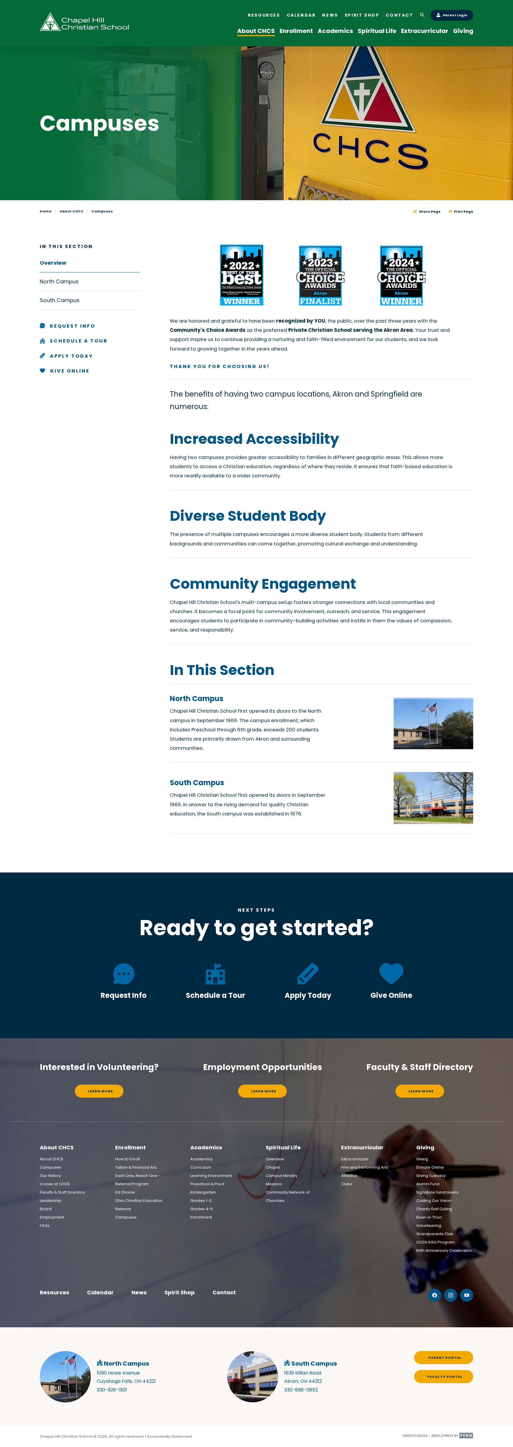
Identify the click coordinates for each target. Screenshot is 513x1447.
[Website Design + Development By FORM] (438, 1436)
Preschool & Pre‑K (207, 1184)
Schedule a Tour (215, 995)
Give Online (391, 995)
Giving (463, 31)
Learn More (100, 1091)
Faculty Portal (445, 1376)
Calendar (301, 15)
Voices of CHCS (55, 1184)
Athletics (349, 1175)
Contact (399, 15)
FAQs (45, 1225)
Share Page (429, 211)
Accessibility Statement (169, 1436)
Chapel (273, 1167)
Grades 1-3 (200, 1200)
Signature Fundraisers (437, 1192)
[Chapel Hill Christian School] (84, 23)
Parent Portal (444, 1357)
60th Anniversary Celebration (444, 1250)
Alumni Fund (427, 1184)
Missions (274, 1184)
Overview (275, 1159)
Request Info (124, 995)
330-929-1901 (112, 1389)
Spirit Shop (362, 15)
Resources (264, 15)
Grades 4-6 (201, 1209)
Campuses (102, 211)
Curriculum (200, 1167)
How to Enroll (127, 1159)
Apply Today (308, 995)
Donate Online (430, 1167)
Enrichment (201, 1217)
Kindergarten (203, 1192)
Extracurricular (424, 31)
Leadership (50, 1200)
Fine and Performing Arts (364, 1167)
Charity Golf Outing (434, 1209)
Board (46, 1209)
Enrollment (296, 31)
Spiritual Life (377, 31)
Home (45, 211)
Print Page (463, 211)
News (330, 15)
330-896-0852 (301, 1389)
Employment (52, 1217)
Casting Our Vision (434, 1200)
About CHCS (256, 31)
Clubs (346, 1184)
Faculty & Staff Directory (62, 1192)
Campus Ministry (281, 1175)
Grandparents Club (434, 1234)
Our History (50, 1175)
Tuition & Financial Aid (135, 1167)
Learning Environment (211, 1175)
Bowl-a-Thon (429, 1217)
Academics (335, 31)
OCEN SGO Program (435, 1242)
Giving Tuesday (431, 1175)
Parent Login (455, 15)
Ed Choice (125, 1192)
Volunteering (428, 1225)
